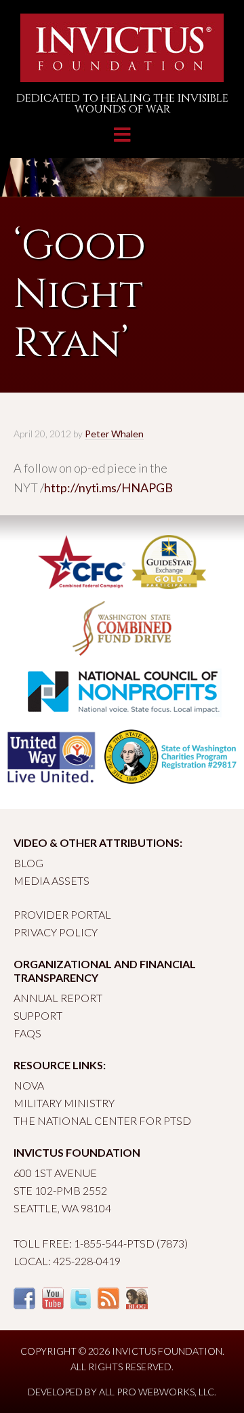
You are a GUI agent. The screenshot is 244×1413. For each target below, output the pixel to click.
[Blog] (137, 1304)
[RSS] (108, 1304)
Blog (28, 862)
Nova (29, 1085)
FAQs (27, 1033)
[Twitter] (80, 1304)
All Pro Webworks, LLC (156, 1391)
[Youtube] (53, 1304)
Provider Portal (62, 914)
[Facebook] (24, 1304)
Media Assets (51, 880)
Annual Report (58, 997)
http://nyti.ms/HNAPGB (108, 487)
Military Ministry (64, 1102)
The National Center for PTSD (102, 1120)
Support (38, 1015)
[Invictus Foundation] (122, 76)
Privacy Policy (56, 932)
